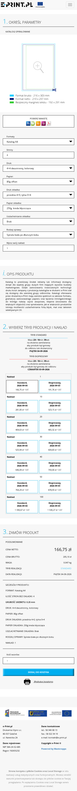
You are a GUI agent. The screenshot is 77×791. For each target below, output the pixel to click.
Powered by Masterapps (53, 748)
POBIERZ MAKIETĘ (38, 118)
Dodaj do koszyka (38, 672)
